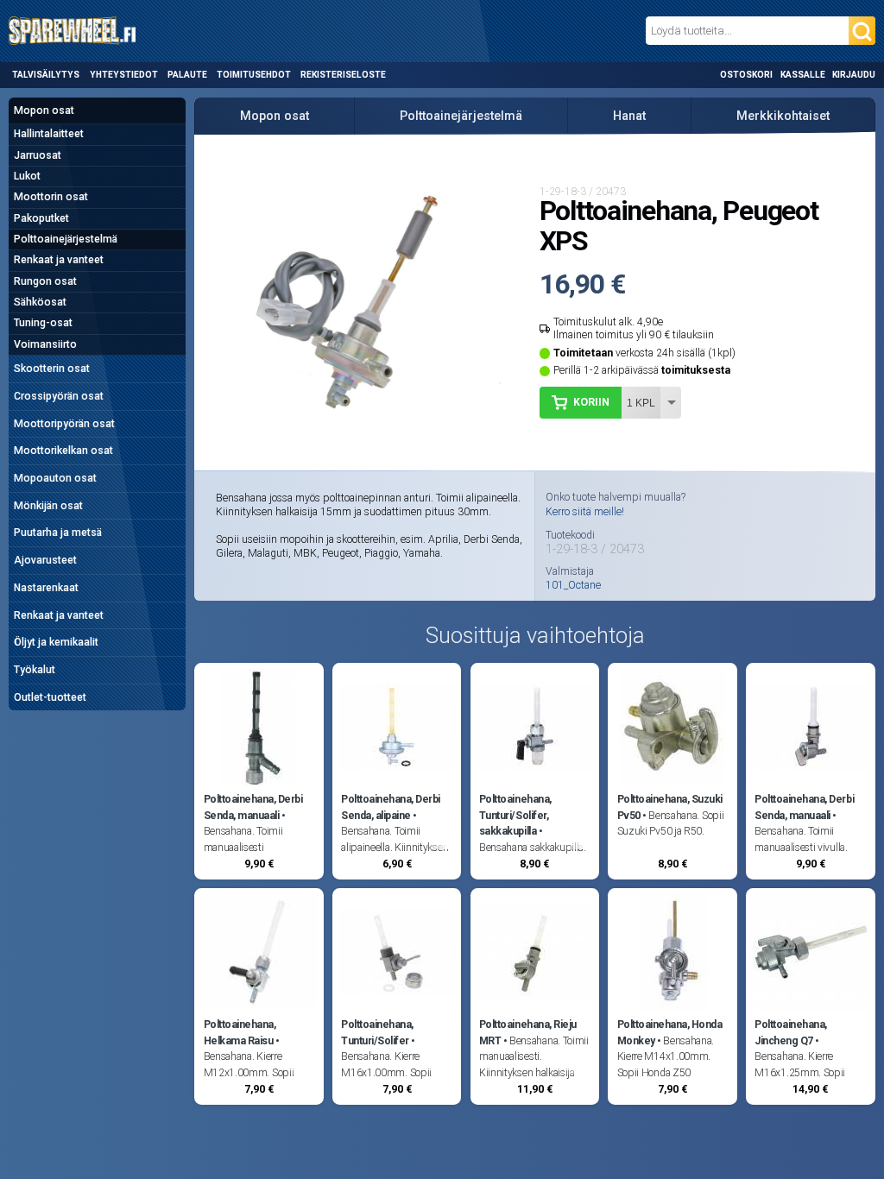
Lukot (27, 176)
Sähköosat (40, 302)
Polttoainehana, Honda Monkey (670, 1032)
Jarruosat (37, 155)
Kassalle (802, 74)
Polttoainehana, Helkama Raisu (240, 1032)
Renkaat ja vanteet (59, 260)
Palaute (187, 74)
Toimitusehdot (254, 74)
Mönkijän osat (48, 506)
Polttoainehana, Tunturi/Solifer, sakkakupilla (515, 815)
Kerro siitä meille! (585, 512)
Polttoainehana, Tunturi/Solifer (377, 1032)
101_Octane (573, 585)
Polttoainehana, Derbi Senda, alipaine (390, 807)
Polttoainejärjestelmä (65, 239)
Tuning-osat (43, 323)
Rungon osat (45, 281)
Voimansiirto (45, 344)
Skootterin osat (52, 369)
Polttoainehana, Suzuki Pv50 (670, 807)
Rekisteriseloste (343, 74)
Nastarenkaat (46, 588)
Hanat (629, 116)
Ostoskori (746, 74)
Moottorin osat (51, 197)
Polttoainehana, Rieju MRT (528, 1032)
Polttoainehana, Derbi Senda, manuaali (253, 807)
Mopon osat (44, 110)
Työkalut (34, 670)
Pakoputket (41, 218)
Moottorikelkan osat (63, 450)
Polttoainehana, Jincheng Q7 (791, 1032)
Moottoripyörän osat (64, 424)
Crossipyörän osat (59, 396)
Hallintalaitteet (49, 134)
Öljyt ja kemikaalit (56, 642)
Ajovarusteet (45, 560)
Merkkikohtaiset (783, 116)
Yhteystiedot (124, 74)
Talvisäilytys (45, 74)
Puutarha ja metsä (58, 532)
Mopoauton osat (55, 478)
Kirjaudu (853, 74)
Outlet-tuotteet (50, 697)
